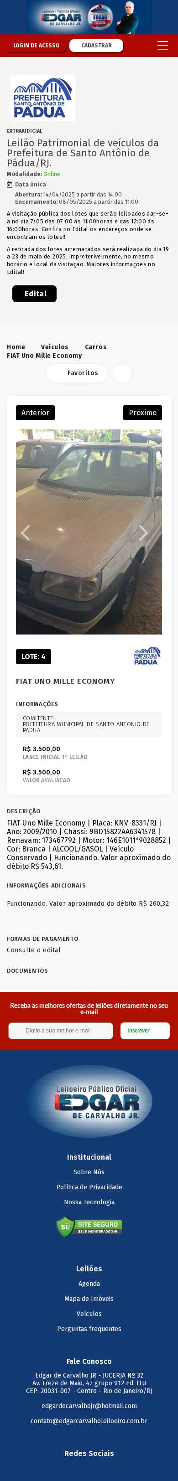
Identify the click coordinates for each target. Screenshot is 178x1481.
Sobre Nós (89, 1172)
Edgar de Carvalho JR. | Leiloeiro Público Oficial (89, 17)
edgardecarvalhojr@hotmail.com (89, 1406)
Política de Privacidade (89, 1187)
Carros (96, 347)
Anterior (35, 412)
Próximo (143, 412)
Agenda (89, 1284)
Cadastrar (96, 45)
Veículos (54, 347)
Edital (36, 293)
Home (16, 347)
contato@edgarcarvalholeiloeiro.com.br (89, 1421)
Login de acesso (36, 45)
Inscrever (138, 1030)
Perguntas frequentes (89, 1329)
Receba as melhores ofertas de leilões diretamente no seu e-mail (89, 1009)
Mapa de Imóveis (89, 1299)
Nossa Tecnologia (89, 1202)
